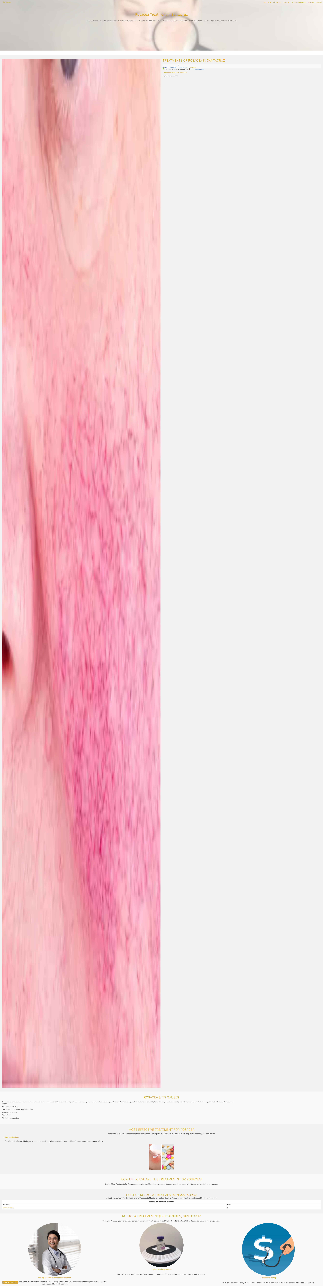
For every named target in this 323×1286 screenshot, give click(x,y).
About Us (319, 2)
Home (165, 67)
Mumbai (173, 67)
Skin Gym (311, 2)
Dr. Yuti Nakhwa (197, 69)
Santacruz (183, 67)
